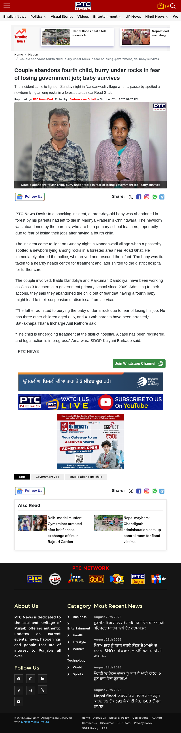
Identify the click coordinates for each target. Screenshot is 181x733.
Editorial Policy (119, 717)
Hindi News (155, 16)
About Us (99, 717)
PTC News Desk (43, 99)
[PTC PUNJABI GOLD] (96, 579)
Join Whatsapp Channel (135, 363)
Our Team (123, 723)
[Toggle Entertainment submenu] (120, 16)
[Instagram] (146, 197)
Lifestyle (79, 642)
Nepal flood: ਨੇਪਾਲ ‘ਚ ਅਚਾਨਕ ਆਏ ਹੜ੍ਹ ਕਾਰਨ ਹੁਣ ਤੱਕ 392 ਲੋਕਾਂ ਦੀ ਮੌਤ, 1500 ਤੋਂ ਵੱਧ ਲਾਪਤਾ (127, 701)
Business (80, 617)
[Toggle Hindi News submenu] (167, 16)
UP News (133, 16)
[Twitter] (131, 197)
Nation (33, 54)
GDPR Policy (90, 728)
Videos (83, 16)
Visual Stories (62, 16)
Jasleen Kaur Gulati (83, 99)
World (77, 667)
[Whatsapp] (154, 197)
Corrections (140, 717)
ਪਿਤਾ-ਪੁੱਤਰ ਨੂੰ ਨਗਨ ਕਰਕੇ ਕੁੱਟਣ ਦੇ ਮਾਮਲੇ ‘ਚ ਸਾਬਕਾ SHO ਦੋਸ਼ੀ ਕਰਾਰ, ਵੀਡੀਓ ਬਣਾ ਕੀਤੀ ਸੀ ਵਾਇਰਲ (128, 650)
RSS (104, 728)
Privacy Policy (143, 723)
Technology (76, 660)
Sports (78, 674)
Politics (36, 16)
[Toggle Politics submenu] (45, 16)
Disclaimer (107, 723)
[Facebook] (139, 197)
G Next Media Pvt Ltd (35, 721)
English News (14, 16)
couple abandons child (86, 476)
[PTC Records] (55, 579)
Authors (157, 717)
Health (78, 635)
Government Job (47, 476)
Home (18, 54)
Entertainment (105, 16)
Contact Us (89, 723)
